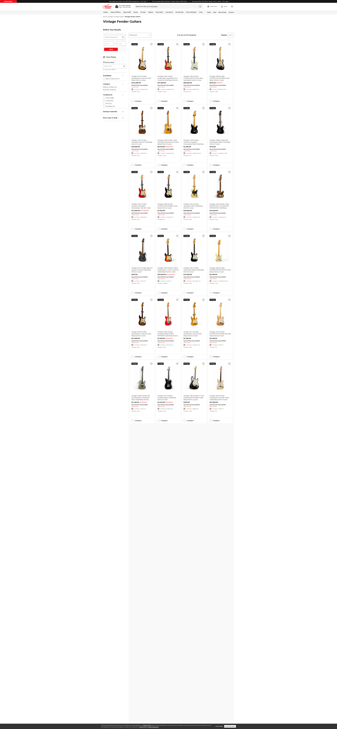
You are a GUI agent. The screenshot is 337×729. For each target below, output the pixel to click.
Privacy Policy (147, 725)
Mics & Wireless (191, 12)
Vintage (110, 16)
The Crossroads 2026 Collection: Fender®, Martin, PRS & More (169, 1)
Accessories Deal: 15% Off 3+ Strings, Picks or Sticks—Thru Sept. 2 (210, 1)
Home (105, 16)
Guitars (105, 12)
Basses (150, 12)
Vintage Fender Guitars (132, 16)
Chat (120, 7)
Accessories (179, 12)
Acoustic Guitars (109, 89)
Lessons (231, 12)
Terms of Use (143, 727)
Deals (209, 12)
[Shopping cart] (232, 6)
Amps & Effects (116, 12)
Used (214, 12)
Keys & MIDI (127, 12)
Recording (159, 12)
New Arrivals (222, 12)
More (201, 12)
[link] (142, 78)
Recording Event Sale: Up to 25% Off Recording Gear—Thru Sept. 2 (128, 1)
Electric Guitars (110, 87)
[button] (123, 6)
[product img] (142, 58)
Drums (136, 12)
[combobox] (140, 35)
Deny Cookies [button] (219, 726)
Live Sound (169, 12)
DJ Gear (143, 12)
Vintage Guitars (119, 16)
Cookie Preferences (153, 727)
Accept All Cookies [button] (230, 726)
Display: (224, 35)
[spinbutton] (108, 43)
